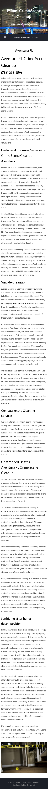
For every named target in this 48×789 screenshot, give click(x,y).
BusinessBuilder (20, 785)
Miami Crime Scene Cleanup (26, 37)
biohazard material (21, 303)
